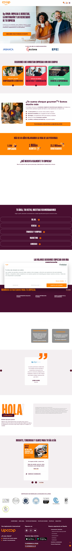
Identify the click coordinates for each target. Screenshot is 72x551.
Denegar (15, 285)
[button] (1, 371)
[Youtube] (35, 530)
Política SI (51, 521)
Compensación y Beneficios (56, 529)
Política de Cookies (43, 521)
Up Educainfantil (55, 535)
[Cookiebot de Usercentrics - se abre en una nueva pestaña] (60, 265)
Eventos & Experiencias (55, 544)
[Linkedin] (26, 530)
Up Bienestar (54, 539)
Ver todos (68, 289)
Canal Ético (58, 521)
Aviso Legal (21, 521)
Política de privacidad (31, 521)
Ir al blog (41, 482)
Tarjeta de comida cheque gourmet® (59, 531)
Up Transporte (54, 533)
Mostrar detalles (60, 281)
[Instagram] (30, 530)
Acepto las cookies (57, 285)
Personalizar (35, 285)
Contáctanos (14, 521)
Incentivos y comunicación (56, 542)
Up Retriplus (54, 537)
